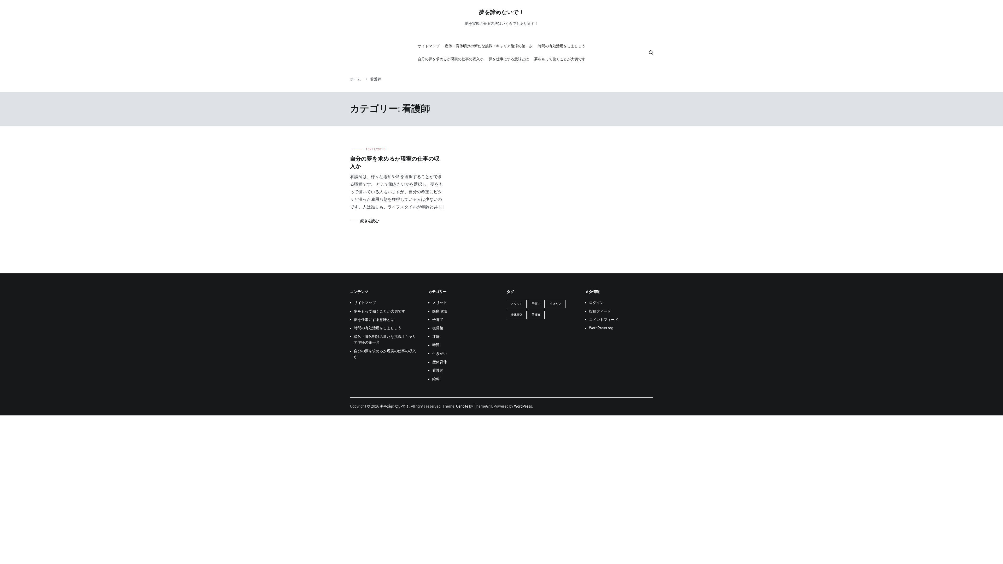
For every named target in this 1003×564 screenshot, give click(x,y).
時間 (436, 345)
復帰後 (437, 328)
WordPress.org (601, 328)
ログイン (596, 303)
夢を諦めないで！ (501, 12)
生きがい (439, 353)
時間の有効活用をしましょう (561, 46)
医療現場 (439, 311)
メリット (439, 303)
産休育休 (439, 362)
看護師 (437, 370)
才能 (436, 336)
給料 (436, 379)
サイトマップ (429, 46)
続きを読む (369, 221)
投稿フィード (600, 311)
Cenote (462, 406)
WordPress (523, 406)
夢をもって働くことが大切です (559, 59)
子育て (437, 320)
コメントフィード (603, 320)
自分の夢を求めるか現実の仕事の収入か (450, 59)
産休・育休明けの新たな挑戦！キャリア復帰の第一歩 (489, 46)
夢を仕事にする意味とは (509, 59)
